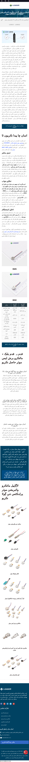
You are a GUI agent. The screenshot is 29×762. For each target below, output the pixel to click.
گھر (2, 19)
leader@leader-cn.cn (6, 737)
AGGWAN (7, 143)
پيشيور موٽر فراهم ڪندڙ (17, 143)
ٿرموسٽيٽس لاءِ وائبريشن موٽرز (12, 231)
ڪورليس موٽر (3, 724)
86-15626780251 (6, 735)
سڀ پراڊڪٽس (8, 757)
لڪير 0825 (8, 147)
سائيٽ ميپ (7, 751)
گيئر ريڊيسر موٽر (7, 755)
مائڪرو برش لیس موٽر (5, 718)
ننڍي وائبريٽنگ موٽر (4, 712)
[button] (14, 126)
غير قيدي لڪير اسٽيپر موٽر (16, 755)
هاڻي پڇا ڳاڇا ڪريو (8, 742)
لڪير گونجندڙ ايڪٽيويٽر (5, 721)
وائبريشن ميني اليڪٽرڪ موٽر (17, 753)
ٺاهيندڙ (12, 695)
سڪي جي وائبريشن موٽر (6, 715)
